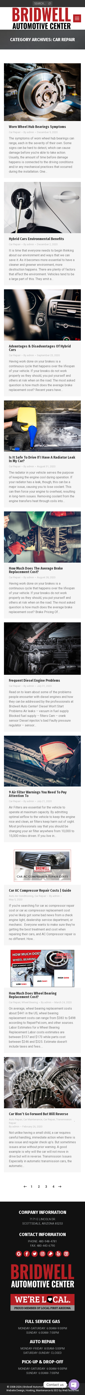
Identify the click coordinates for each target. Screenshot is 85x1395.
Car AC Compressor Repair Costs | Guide (40, 890)
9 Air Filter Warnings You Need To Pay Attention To (38, 794)
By (29, 132)
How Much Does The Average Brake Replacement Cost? (36, 570)
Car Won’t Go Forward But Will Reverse (38, 1114)
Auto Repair (15, 1119)
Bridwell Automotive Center (38, 1386)
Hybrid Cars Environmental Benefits (36, 239)
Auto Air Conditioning (21, 895)
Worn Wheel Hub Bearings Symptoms (37, 127)
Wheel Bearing (30, 1002)
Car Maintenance (32, 1119)
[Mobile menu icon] (77, 18)
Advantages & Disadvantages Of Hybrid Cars (40, 348)
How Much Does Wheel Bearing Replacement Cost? (33, 995)
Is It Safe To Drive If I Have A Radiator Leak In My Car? (42, 459)
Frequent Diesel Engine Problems (34, 680)
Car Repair (15, 132)
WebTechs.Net (70, 1390)
